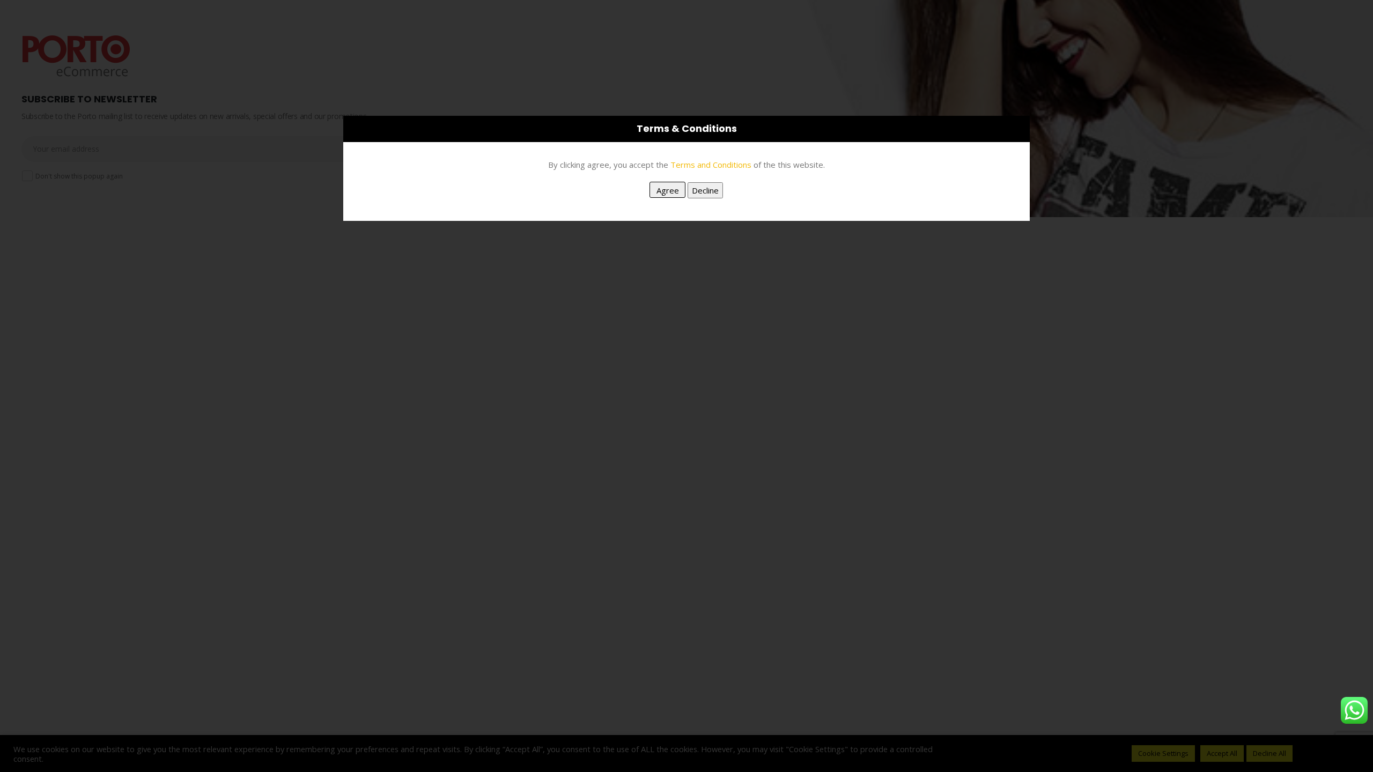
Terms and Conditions (710, 164)
